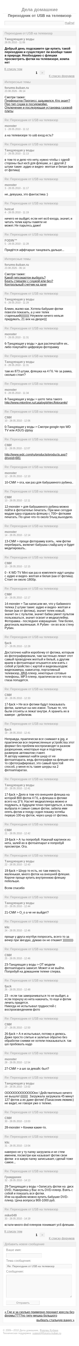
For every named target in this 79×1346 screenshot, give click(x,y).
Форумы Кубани (49, 1330)
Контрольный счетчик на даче (26, 284)
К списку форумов (62, 76)
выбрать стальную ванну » (55, 1320)
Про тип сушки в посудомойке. (26, 104)
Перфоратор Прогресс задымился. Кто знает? (37, 100)
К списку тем (13, 69)
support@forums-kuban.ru (46, 1333)
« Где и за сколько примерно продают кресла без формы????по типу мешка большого (39, 1313)
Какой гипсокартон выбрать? (25, 277)
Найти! (69, 23)
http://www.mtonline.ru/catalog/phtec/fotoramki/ (36, 402)
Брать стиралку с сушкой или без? (29, 281)
